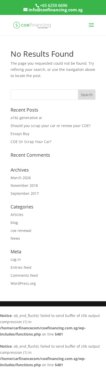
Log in (16, 259)
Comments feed (24, 275)
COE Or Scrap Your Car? (31, 141)
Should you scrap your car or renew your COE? (51, 125)
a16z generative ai (26, 117)
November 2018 (24, 185)
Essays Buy (20, 133)
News (15, 238)
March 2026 (21, 177)
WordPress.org (23, 283)
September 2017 (25, 193)
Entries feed (21, 267)
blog (14, 222)
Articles (17, 214)
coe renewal (21, 230)
